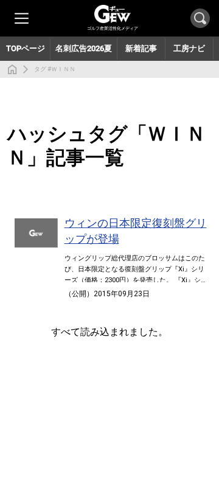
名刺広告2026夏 (83, 48)
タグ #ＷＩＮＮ (54, 69)
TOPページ (25, 48)
